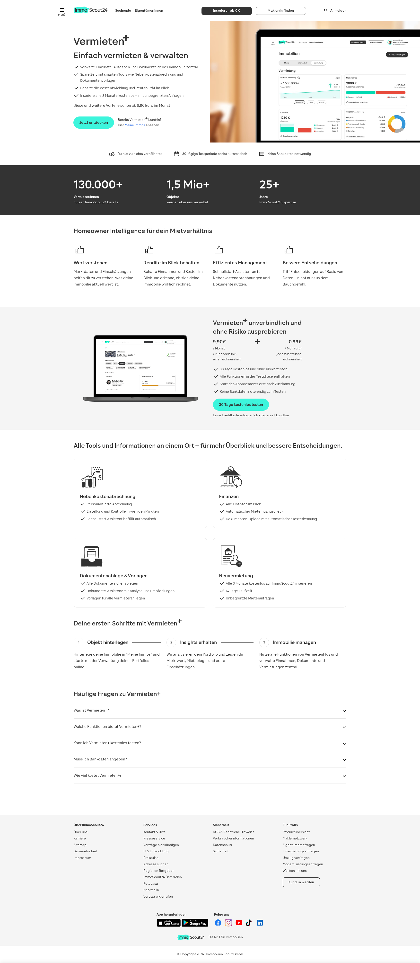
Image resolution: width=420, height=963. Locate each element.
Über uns (81, 832)
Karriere (80, 838)
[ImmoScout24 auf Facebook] (218, 925)
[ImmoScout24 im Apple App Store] (169, 926)
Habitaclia (151, 890)
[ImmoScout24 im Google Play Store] (195, 926)
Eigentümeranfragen (299, 845)
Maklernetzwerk (295, 838)
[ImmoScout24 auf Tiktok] (249, 925)
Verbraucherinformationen (233, 838)
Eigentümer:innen (149, 11)
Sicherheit (220, 851)
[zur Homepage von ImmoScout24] (90, 12)
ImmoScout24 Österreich (162, 877)
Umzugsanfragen (296, 858)
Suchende (123, 11)
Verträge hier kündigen (161, 845)
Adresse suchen (155, 864)
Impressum (82, 858)
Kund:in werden (301, 882)
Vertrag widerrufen (158, 896)
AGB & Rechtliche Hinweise (233, 832)
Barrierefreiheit (85, 851)
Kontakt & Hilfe (154, 832)
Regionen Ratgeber (158, 871)
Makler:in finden (281, 11)
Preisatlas (150, 858)
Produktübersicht (296, 832)
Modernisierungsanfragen (303, 864)
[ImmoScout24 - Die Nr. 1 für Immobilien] (191, 937)
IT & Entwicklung (156, 851)
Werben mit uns (295, 871)
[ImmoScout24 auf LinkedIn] (260, 925)
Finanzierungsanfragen (301, 851)
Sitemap (80, 845)
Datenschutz (223, 845)
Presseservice (154, 838)
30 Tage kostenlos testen (241, 404)
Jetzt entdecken (93, 122)
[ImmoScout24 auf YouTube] (239, 925)
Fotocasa (150, 884)
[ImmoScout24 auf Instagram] (229, 925)
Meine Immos (135, 125)
